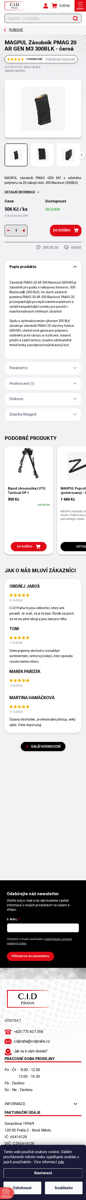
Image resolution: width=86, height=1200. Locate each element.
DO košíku (61, 230)
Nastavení (43, 1173)
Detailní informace (20, 192)
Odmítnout (22, 1188)
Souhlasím (64, 1188)
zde (61, 1162)
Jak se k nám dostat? (30, 1051)
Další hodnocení (46, 746)
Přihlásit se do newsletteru (30, 956)
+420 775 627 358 (28, 1031)
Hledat (75, 18)
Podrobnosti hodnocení (60, 59)
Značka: (15, 71)
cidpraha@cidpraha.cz (32, 1041)
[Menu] (80, 5)
